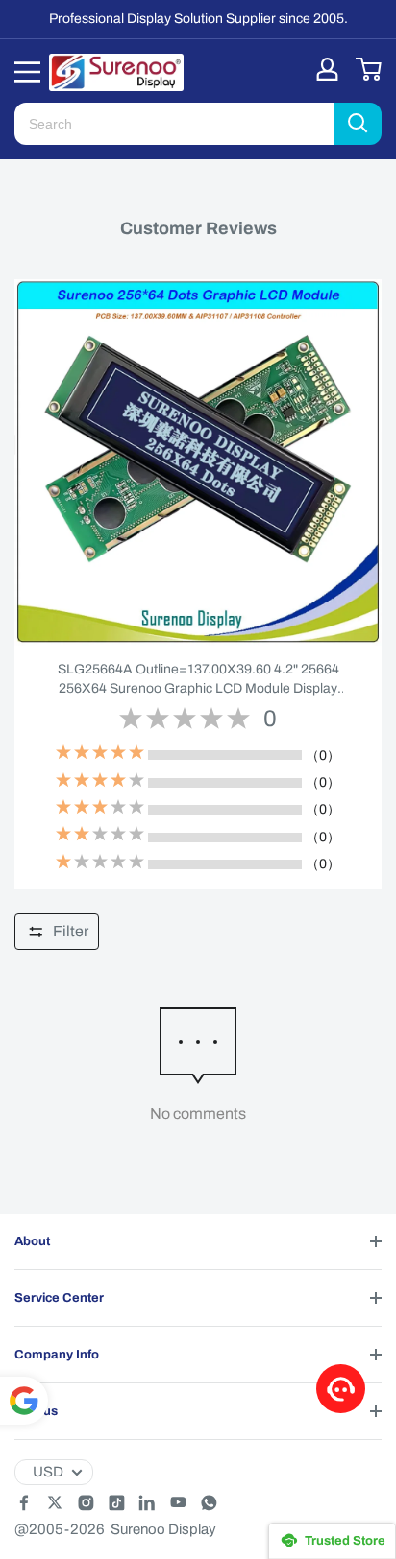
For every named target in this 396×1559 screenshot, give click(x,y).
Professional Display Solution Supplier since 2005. (198, 19)
